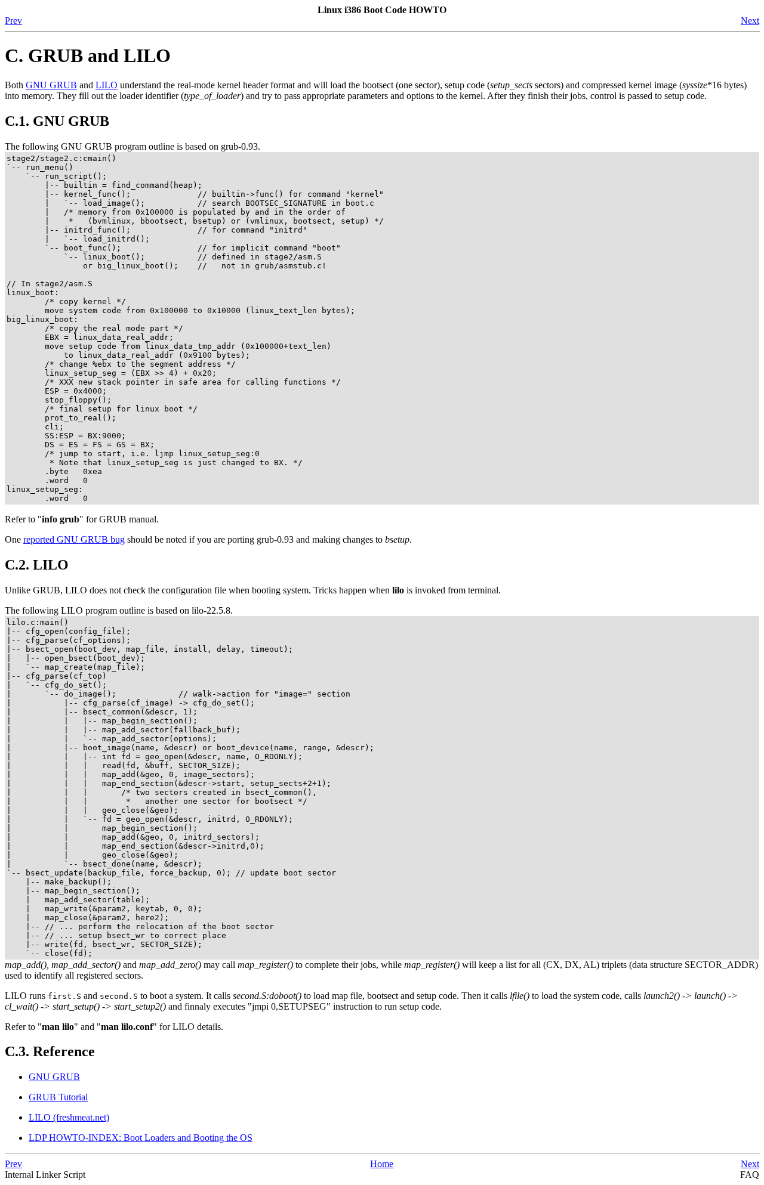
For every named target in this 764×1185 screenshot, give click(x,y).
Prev (13, 21)
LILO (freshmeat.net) (69, 1117)
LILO (107, 85)
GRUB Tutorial (58, 1097)
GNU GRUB (51, 85)
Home (381, 1164)
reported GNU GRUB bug (74, 539)
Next (750, 21)
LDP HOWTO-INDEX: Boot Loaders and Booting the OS (140, 1138)
